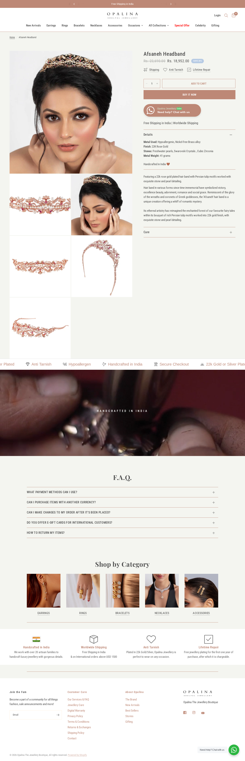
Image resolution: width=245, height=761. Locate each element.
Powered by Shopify (77, 755)
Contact (72, 738)
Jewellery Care (76, 705)
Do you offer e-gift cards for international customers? (69, 522)
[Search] (226, 15)
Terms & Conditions (78, 721)
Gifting (215, 25)
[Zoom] (124, 58)
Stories (129, 716)
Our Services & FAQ (78, 699)
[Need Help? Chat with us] (234, 750)
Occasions (134, 25)
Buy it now (190, 94)
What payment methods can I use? (52, 492)
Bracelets (79, 25)
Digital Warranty (76, 710)
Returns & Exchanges (79, 727)
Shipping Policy (76, 733)
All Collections (157, 25)
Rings (65, 25)
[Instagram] (196, 712)
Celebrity (200, 25)
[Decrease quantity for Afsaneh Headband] (146, 83)
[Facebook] (187, 712)
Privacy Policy (75, 716)
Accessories (115, 25)
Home (12, 37)
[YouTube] (205, 713)
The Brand (131, 699)
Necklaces (96, 25)
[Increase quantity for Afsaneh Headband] (157, 83)
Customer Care (77, 692)
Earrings (51, 25)
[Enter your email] (58, 714)
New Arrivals (33, 25)
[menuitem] (33, 25)
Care (146, 232)
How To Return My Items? (46, 533)
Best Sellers (132, 710)
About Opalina (134, 692)
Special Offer (182, 25)
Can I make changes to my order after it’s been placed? (68, 512)
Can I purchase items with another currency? (61, 502)
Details (148, 134)
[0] (232, 15)
